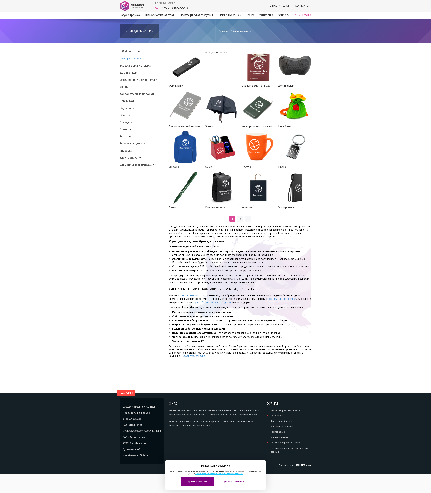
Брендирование (302, 15)
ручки (197, 302)
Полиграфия (277, 415)
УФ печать (283, 15)
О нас (273, 5)
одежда (227, 302)
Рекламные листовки (282, 426)
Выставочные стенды (229, 15)
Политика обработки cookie (286, 442)
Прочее (250, 15)
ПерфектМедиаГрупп (193, 295)
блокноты (207, 302)
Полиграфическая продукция (196, 15)
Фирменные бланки (281, 421)
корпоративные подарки (282, 298)
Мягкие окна (266, 15)
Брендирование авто (130, 58)
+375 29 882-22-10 (173, 8)
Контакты (302, 5)
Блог (286, 5)
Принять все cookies (197, 482)
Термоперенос (278, 431)
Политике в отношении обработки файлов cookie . (219, 474)
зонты (218, 302)
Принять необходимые (233, 482)
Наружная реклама (130, 15)
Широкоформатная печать (160, 15)
